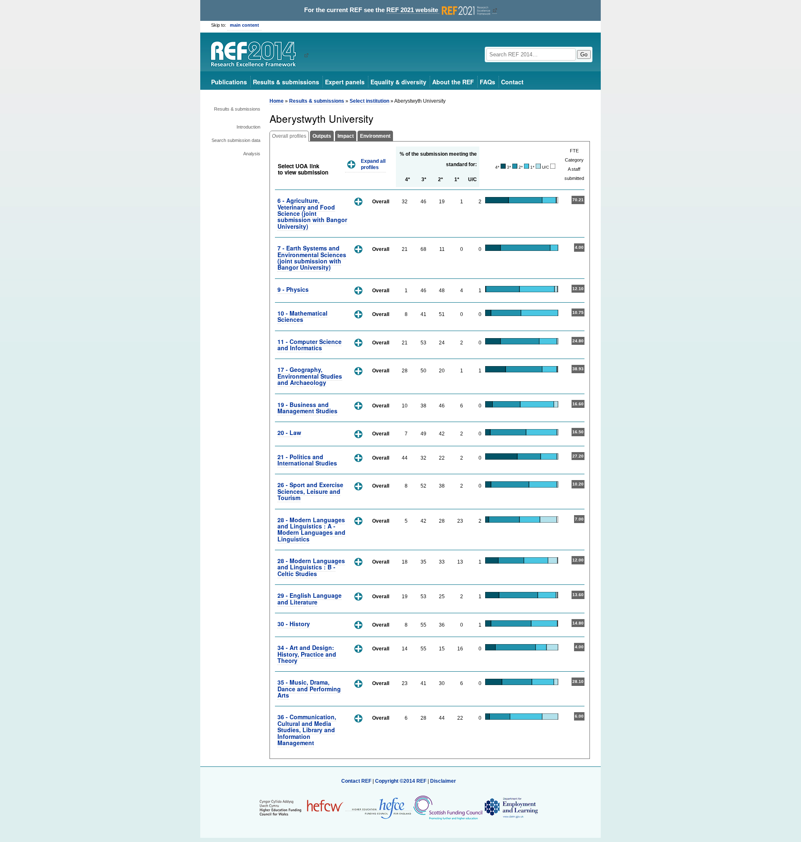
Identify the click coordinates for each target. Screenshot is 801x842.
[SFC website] (447, 808)
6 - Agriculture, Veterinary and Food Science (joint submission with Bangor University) (312, 213)
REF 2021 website (413, 10)
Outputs (321, 136)
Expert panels (345, 82)
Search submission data (236, 140)
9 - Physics (293, 289)
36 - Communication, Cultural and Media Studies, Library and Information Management (306, 730)
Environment (375, 136)
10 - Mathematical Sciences (302, 316)
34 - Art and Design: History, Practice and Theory (306, 654)
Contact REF (356, 781)
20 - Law (289, 432)
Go (583, 54)
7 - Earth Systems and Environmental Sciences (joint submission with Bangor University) (311, 257)
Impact (346, 136)
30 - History (293, 623)
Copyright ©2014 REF (401, 781)
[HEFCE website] (378, 808)
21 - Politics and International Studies (307, 460)
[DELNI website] (511, 808)
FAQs (487, 82)
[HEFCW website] (301, 808)
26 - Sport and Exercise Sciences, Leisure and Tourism (310, 491)
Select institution (369, 101)
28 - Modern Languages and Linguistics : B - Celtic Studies (311, 567)
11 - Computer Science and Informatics (309, 344)
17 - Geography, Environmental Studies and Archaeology (309, 376)
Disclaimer (443, 781)
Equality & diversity (398, 82)
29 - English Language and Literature (309, 598)
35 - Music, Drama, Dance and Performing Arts (309, 688)
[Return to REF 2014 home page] (256, 55)
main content (244, 25)
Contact (512, 82)
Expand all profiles (373, 164)
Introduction (248, 126)
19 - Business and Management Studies (307, 407)
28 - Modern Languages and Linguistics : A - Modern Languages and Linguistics (311, 529)
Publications (229, 82)
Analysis (251, 153)
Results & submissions (286, 82)
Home (277, 101)
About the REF (453, 82)
